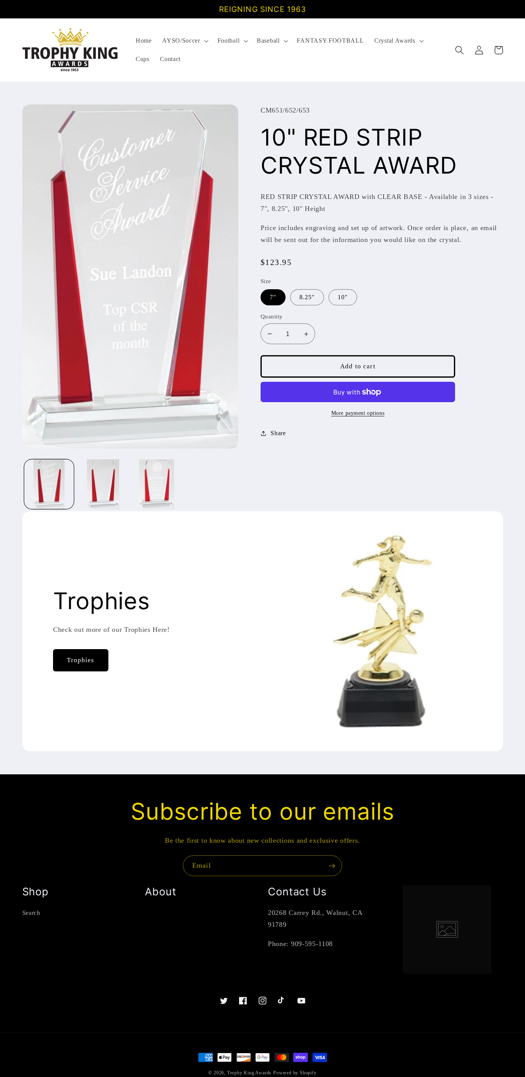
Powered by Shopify (295, 1072)
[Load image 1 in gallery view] (49, 484)
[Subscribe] (332, 865)
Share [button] (278, 433)
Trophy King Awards (249, 1072)
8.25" (307, 297)
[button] (184, 40)
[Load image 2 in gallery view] (103, 484)
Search (31, 913)
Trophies (80, 660)
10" (343, 297)
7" (273, 297)
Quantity (272, 316)
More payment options (358, 413)
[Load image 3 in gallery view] (157, 484)
